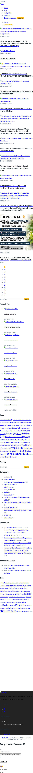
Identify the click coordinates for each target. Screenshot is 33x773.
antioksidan (5, 422)
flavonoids (3, 431)
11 (4, 292)
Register (14, 18)
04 (4, 274)
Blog (5, 10)
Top (1, 766)
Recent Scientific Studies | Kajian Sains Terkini (18, 510)
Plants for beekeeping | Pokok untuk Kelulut (17, 502)
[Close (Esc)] (6, 769)
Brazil (17, 588)
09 (4, 287)
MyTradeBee (5, 737)
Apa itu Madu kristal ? (10, 527)
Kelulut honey (10, 437)
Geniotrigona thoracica (14, 430)
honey (11, 433)
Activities (7, 477)
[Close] (0, 749)
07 (4, 282)
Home (6, 8)
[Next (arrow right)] (2, 772)
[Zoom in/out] (0, 769)
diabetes (17, 428)
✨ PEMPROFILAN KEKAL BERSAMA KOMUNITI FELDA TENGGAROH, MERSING (16, 532)
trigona (14, 457)
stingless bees (17, 453)
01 (4, 267)
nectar (20, 439)
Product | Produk (9, 507)
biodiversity (24, 425)
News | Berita (8, 489)
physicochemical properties (8, 445)
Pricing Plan (7, 13)
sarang (29, 605)
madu (27, 437)
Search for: (3, 299)
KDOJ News (8, 487)
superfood (18, 611)
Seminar (6, 515)
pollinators (6, 448)
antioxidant (13, 422)
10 (4, 290)
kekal (19, 434)
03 (4, 272)
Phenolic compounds (23, 442)
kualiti (17, 437)
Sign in (7, 18)
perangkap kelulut (11, 442)
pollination (4, 605)
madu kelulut (4, 439)
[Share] (4, 769)
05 (4, 277)
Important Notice (9, 484)
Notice (6, 492)
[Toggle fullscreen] (2, 769)
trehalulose (6, 457)
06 (4, 280)
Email (1, 752)
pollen (20, 445)
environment (25, 428)
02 (4, 269)
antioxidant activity (25, 422)
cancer (4, 428)
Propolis (17, 447)
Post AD (21, 18)
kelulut (28, 593)
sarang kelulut (6, 451)
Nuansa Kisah (8, 495)
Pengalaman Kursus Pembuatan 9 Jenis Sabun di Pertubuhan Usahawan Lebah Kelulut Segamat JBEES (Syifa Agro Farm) (18, 550)
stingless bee (16, 451)
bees (17, 425)
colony (10, 428)
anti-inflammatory (6, 420)
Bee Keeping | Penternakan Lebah (14, 482)
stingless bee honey (23, 608)
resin (27, 448)
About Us (7, 15)
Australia (4, 425)
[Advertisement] (16, 631)
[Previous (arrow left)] (0, 772)
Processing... (16, 754)
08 (4, 285)
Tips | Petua (7, 518)
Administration (8, 479)
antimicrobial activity (23, 583)
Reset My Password (6, 754)
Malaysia (12, 439)
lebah (22, 437)
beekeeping (11, 425)
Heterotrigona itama (7, 594)
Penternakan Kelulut (10, 599)
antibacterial (17, 420)
